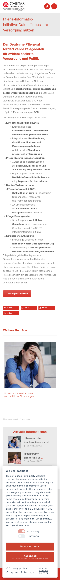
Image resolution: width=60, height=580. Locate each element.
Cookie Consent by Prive (43, 570)
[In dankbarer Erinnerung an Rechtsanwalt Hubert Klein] (14, 458)
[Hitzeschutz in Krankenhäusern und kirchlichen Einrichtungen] (14, 442)
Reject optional (30, 546)
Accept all (30, 556)
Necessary (33, 531)
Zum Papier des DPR (17, 293)
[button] (54, 6)
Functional (33, 536)
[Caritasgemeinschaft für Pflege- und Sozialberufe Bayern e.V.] (14, 6)
